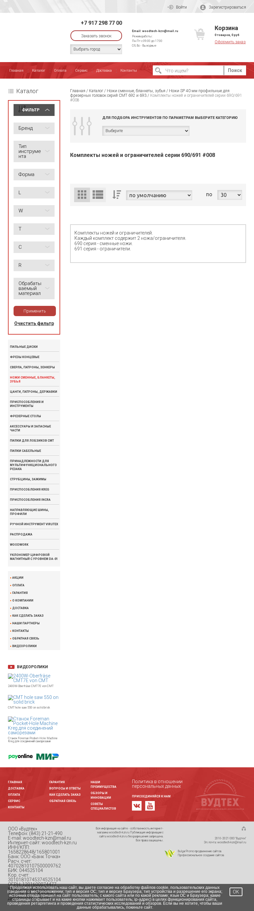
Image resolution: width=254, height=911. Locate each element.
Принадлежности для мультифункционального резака (33, 465)
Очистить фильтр (34, 323)
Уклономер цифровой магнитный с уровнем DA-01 (34, 557)
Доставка (104, 70)
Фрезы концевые (24, 357)
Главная (16, 70)
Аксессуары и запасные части (30, 428)
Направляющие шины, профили (29, 512)
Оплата (60, 70)
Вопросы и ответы (65, 788)
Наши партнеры (26, 623)
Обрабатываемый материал (30, 288)
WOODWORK (19, 544)
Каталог (38, 70)
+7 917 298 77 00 (101, 23)
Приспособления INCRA (30, 499)
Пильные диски (24, 346)
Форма (26, 174)
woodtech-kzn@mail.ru (160, 31)
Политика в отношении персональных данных (157, 784)
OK (236, 891)
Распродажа (21, 534)
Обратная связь (25, 638)
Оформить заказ (230, 42)
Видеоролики (24, 646)
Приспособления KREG (29, 489)
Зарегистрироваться (227, 7)
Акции (17, 577)
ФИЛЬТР (31, 109)
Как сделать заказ (28, 615)
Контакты (128, 70)
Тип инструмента (30, 151)
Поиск (235, 70)
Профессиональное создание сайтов (201, 855)
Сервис (81, 70)
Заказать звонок (96, 36)
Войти (181, 7)
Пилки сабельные (25, 451)
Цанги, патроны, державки (33, 391)
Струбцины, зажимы (28, 479)
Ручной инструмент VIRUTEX (34, 524)
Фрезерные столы (25, 416)
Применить (34, 311)
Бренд (26, 128)
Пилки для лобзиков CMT (32, 440)
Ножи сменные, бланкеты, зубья (32, 379)
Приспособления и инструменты (27, 404)
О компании (22, 600)
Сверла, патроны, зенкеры (32, 367)
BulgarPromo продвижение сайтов (200, 851)
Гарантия (20, 593)
